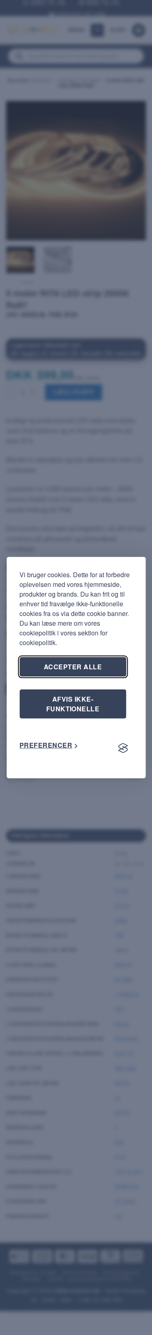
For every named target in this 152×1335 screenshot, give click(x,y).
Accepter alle (73, 666)
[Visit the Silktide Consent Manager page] (123, 748)
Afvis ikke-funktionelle (73, 703)
